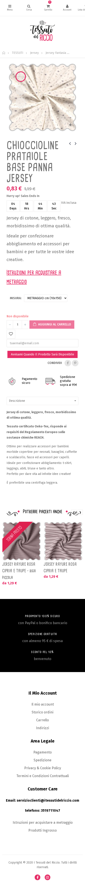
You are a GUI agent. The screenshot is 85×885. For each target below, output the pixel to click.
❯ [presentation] (80, 512)
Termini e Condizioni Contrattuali (42, 776)
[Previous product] (70, 143)
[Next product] (75, 143)
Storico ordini (42, 712)
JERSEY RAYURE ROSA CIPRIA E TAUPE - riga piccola (19, 571)
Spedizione (42, 760)
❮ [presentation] (74, 512)
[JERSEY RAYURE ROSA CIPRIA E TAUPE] (63, 541)
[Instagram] (47, 877)
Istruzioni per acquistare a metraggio (43, 822)
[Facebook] (37, 877)
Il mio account (42, 704)
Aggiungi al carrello (54, 324)
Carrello (42, 720)
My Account (67, 8)
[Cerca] (29, 8)
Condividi (68, 363)
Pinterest (75, 363)
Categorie (9, 8)
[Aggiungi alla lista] (11, 334)
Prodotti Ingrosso (42, 830)
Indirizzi (42, 728)
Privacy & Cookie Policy (42, 768)
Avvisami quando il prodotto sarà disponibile (42, 354)
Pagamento (42, 752)
